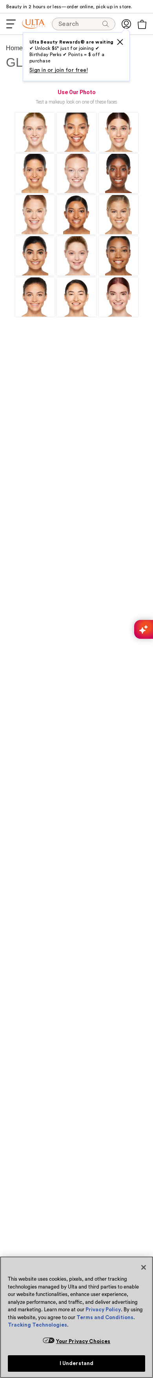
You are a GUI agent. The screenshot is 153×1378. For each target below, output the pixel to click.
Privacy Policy (103, 1309)
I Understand (77, 1363)
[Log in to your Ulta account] (126, 24)
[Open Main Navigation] (11, 24)
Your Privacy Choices (83, 1341)
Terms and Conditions (104, 1317)
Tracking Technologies (37, 1324)
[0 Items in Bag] (142, 24)
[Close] (143, 1267)
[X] (120, 42)
